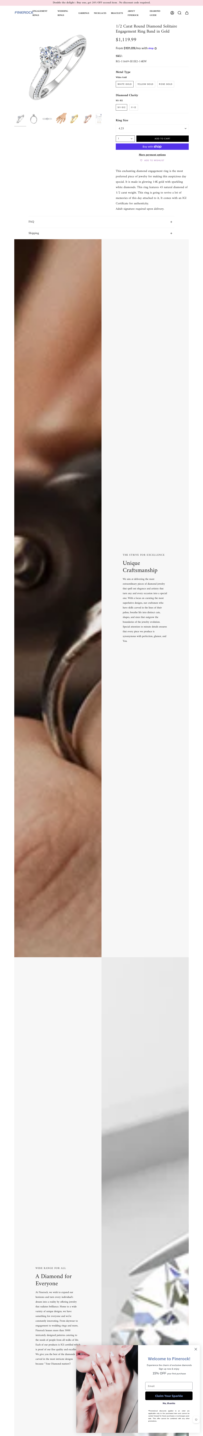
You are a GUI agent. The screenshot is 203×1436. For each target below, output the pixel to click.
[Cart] (186, 13)
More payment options (152, 154)
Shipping (34, 233)
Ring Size (122, 120)
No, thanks (169, 1403)
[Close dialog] (196, 1349)
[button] (42, 13)
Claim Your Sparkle (169, 1395)
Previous (14, 67)
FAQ (31, 221)
